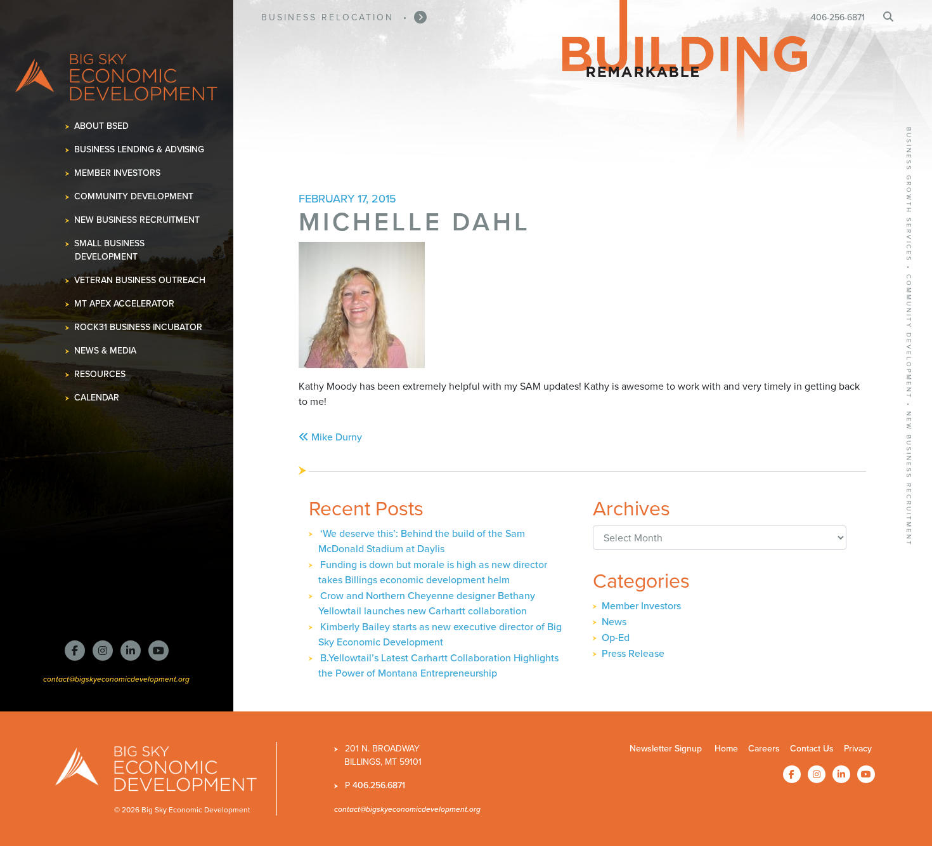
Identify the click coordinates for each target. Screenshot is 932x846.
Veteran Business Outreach (140, 280)
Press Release (633, 653)
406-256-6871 (838, 17)
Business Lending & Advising (139, 149)
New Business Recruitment (137, 220)
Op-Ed (616, 637)
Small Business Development (110, 250)
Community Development (134, 196)
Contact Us (812, 748)
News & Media (105, 350)
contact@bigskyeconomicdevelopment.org (116, 678)
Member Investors (117, 173)
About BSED (102, 126)
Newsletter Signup (666, 748)
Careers (764, 748)
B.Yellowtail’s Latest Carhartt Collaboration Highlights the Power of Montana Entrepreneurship (438, 665)
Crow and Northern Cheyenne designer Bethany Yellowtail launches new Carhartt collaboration (426, 603)
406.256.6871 (379, 785)
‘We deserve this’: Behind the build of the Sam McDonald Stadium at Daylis (421, 541)
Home (726, 748)
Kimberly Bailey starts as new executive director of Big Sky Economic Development (440, 634)
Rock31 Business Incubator (138, 327)
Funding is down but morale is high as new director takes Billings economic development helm (432, 572)
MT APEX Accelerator (124, 303)
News (614, 621)
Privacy (858, 748)
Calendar (97, 397)
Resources (100, 374)
